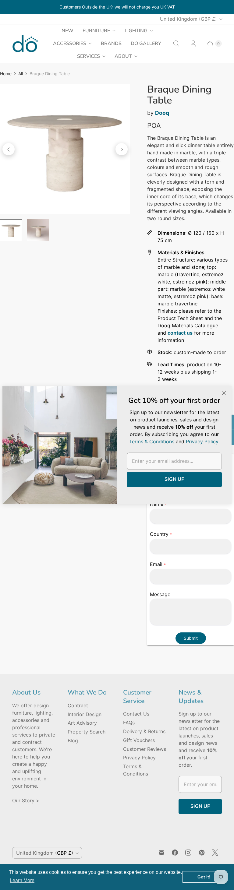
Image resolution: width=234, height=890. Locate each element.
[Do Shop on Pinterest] (201, 852)
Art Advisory (82, 723)
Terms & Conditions (151, 441)
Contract (78, 705)
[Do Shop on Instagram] (188, 852)
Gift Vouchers (139, 740)
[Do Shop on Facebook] (175, 852)
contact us (180, 333)
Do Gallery (146, 43)
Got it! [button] (204, 876)
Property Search (86, 732)
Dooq (162, 113)
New (67, 30)
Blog (73, 740)
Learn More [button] (22, 880)
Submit (191, 638)
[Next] (121, 149)
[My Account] (193, 43)
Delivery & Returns (144, 731)
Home (6, 73)
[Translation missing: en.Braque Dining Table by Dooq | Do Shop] (11, 230)
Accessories (69, 43)
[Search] (176, 43)
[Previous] (8, 149)
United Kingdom (188, 19)
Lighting (136, 30)
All (20, 73)
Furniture (96, 30)
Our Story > (25, 800)
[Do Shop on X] (215, 852)
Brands (111, 43)
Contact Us (136, 714)
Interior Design (84, 714)
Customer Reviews (144, 749)
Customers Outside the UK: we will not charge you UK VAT (117, 6)
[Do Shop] (25, 43)
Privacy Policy (139, 758)
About (123, 56)
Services (88, 56)
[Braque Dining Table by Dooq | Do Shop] (65, 149)
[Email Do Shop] (161, 852)
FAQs (129, 722)
